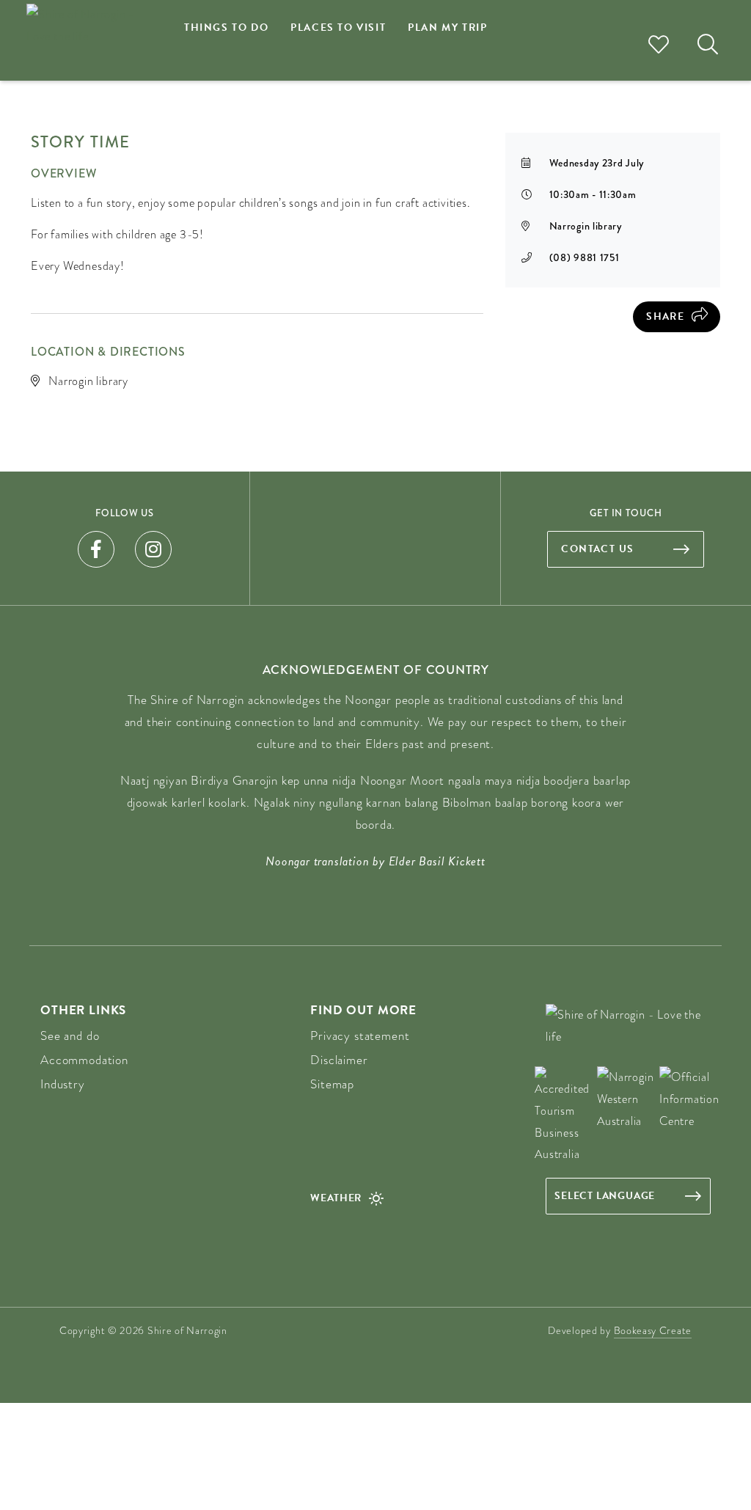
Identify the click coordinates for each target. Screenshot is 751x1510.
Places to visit (338, 27)
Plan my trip (447, 27)
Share (665, 316)
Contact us (597, 549)
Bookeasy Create (653, 1330)
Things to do (226, 27)
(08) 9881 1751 (584, 257)
